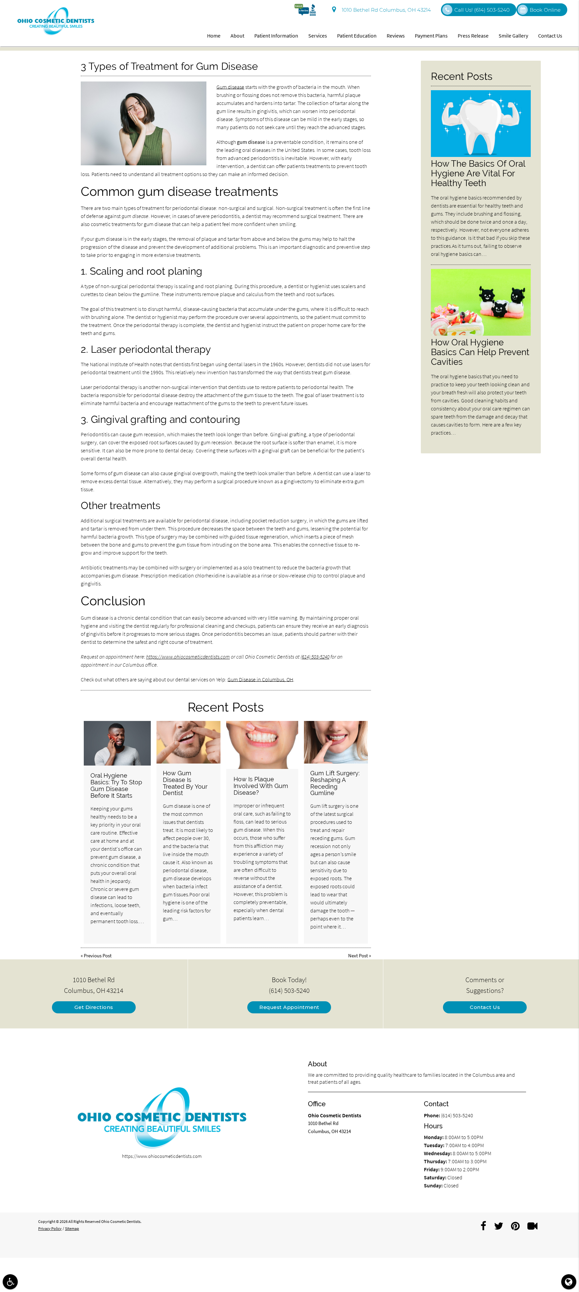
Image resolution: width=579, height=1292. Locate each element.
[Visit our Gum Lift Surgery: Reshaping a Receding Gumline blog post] (336, 742)
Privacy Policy (50, 1228)
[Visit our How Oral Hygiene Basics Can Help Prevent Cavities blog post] (481, 334)
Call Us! (482, 10)
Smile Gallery (513, 35)
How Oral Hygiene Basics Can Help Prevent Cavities (480, 352)
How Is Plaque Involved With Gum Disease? (261, 786)
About (237, 35)
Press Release (473, 35)
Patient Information (276, 35)
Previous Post (98, 955)
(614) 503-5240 (315, 656)
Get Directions (93, 1007)
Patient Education (357, 35)
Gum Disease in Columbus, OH (260, 679)
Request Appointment (289, 1007)
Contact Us (550, 35)
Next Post (358, 955)
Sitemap (72, 1228)
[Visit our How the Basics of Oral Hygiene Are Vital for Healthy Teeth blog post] (481, 155)
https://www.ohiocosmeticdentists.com (188, 656)
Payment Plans (431, 35)
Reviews (396, 35)
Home (213, 35)
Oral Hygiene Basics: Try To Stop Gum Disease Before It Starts (116, 785)
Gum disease (230, 86)
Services (317, 35)
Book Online (545, 10)
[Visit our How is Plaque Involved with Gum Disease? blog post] (262, 745)
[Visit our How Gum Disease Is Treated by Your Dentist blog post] (188, 742)
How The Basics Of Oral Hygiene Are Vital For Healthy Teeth (478, 173)
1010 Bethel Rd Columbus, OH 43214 (385, 10)
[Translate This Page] (568, 1281)
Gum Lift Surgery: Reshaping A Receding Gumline (335, 783)
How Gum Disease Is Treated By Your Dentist (185, 783)
